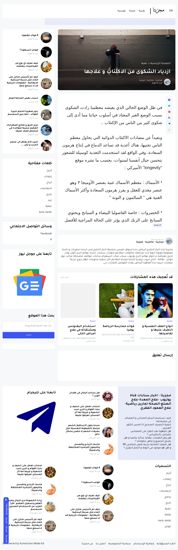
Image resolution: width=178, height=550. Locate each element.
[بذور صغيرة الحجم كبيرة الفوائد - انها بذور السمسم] (46, 114)
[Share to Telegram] (169, 123)
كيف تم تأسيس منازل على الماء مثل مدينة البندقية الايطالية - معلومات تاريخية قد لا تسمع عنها (104, 21)
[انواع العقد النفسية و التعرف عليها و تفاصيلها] (155, 300)
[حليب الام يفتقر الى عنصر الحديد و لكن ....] (46, 145)
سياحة (170, 21)
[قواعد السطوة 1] (46, 52)
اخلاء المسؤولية (166, 544)
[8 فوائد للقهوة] (46, 37)
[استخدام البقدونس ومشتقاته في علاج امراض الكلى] (78, 300)
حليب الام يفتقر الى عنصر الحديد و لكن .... (24, 143)
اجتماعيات (46, 188)
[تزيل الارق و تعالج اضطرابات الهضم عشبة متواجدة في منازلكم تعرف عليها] (46, 130)
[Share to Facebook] (169, 100)
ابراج (49, 182)
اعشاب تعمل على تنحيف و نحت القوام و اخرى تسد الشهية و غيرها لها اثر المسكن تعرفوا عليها (85, 411)
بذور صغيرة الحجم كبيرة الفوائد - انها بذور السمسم (23, 113)
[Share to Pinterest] (169, 112)
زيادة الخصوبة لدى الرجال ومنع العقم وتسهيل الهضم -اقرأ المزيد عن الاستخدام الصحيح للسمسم (25, 505)
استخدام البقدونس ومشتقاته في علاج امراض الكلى (82, 330)
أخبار (49, 171)
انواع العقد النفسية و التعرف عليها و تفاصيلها (157, 330)
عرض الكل (64, 277)
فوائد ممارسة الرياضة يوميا (118, 328)
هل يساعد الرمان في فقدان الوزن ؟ (84, 394)
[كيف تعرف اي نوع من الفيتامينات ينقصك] (46, 66)
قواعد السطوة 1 (29, 50)
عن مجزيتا (87, 544)
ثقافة (168, 515)
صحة (132, 11)
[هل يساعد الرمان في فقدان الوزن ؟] (108, 396)
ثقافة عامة (45, 212)
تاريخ (49, 194)
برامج (168, 497)
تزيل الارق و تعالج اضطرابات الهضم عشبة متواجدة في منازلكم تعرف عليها (22, 128)
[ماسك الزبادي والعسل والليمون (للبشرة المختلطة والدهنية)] (108, 449)
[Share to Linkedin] (169, 118)
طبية (142, 11)
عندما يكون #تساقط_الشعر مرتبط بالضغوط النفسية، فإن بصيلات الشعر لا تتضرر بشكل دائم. (83, 430)
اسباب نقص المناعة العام (23, 98)
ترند (50, 200)
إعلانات (48, 176)
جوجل (168, 526)
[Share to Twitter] (169, 106)
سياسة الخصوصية (119, 544)
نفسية (122, 11)
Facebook (46, 234)
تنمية (144, 63)
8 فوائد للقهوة (30, 35)
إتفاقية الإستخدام (144, 544)
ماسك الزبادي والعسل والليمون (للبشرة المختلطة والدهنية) (84, 447)
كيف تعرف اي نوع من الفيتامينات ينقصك (26, 65)
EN (171, 11)
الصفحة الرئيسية (160, 63)
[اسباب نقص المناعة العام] (46, 100)
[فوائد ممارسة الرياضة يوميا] (116, 300)
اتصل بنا (101, 544)
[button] (169, 130)
